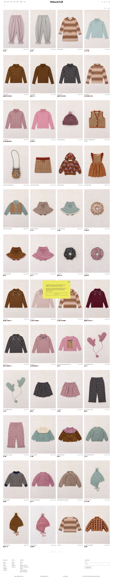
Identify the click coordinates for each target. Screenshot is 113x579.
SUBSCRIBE (56, 294)
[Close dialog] (69, 282)
